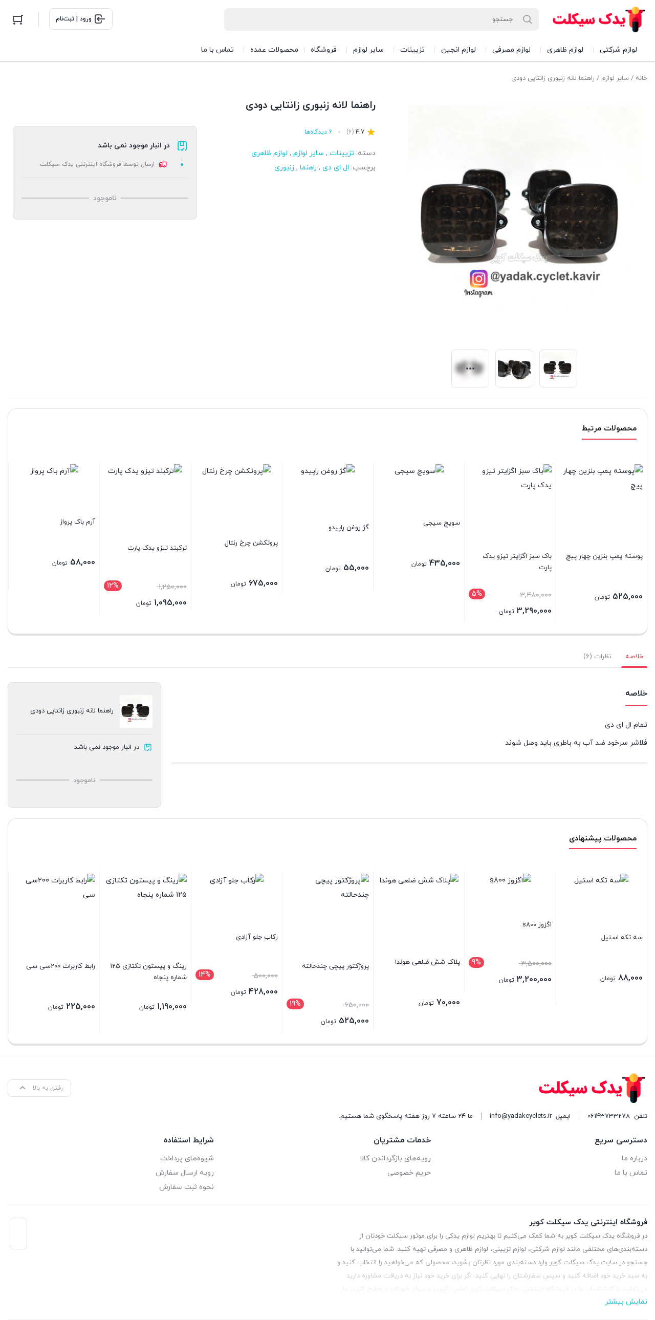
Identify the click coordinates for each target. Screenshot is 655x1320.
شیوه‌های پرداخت (187, 1158)
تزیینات (342, 153)
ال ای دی (335, 167)
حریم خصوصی (408, 1173)
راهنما (308, 167)
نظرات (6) (597, 656)
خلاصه (634, 656)
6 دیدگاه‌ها (318, 132)
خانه (641, 78)
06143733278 (608, 1116)
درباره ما (634, 1158)
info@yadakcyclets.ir (521, 1116)
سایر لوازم (615, 78)
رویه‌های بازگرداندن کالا (395, 1158)
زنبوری (284, 167)
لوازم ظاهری (269, 153)
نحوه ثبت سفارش (186, 1187)
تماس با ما (631, 1173)
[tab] (634, 656)
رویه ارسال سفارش (185, 1173)
